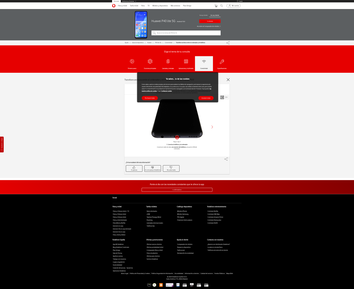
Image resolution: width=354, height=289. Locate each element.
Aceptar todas (206, 98)
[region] (177, 87)
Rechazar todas (150, 98)
